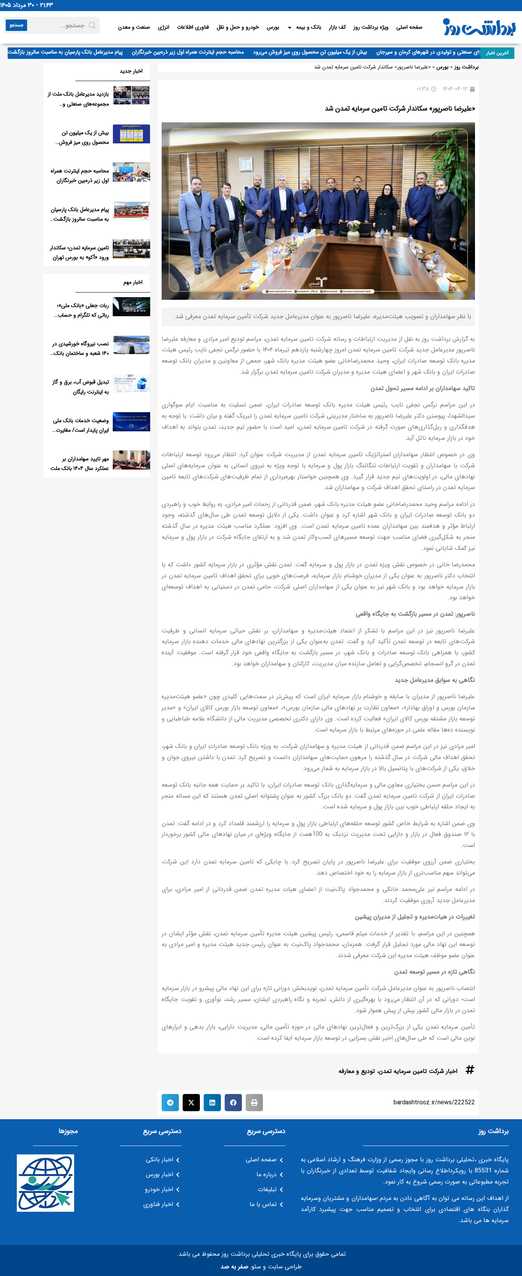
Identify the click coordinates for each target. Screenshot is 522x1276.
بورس (273, 27)
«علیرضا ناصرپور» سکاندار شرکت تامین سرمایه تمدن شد (400, 108)
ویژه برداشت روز (371, 27)
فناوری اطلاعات (193, 27)
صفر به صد (234, 1266)
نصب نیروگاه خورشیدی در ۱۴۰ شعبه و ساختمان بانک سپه (80, 353)
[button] (254, 1102)
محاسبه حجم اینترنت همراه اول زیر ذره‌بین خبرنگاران (203, 52)
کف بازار (337, 27)
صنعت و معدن (134, 27)
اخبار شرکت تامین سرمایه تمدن (418, 1071)
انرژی (163, 27)
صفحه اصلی (409, 27)
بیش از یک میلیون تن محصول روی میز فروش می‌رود (326, 52)
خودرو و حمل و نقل (238, 27)
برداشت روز (466, 67)
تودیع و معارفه (357, 1071)
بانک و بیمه (308, 27)
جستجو (16, 25)
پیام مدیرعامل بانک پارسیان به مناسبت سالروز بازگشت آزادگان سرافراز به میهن (80, 219)
